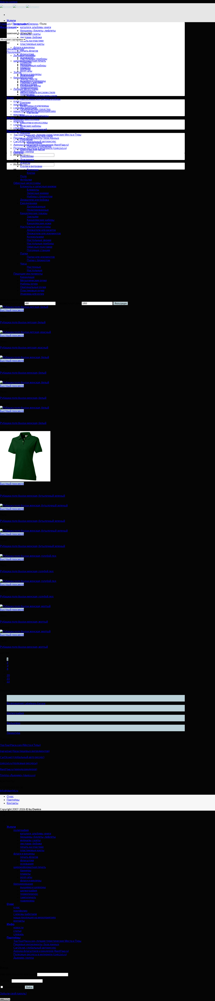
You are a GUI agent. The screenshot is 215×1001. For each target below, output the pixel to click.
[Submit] (14, 159)
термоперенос (29, 893)
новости (18, 121)
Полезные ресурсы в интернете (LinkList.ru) (40, 954)
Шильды (25, 68)
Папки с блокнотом (38, 260)
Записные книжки (38, 193)
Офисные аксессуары (27, 182)
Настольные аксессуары (35, 226)
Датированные (36, 206)
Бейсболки (27, 156)
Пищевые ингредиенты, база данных (36, 137)
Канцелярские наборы (40, 219)
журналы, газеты (30, 840)
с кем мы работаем (25, 914)
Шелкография (15, 713)
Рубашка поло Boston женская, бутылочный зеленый (32, 495)
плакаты (25, 873)
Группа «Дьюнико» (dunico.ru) (17, 775)
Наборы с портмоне (39, 146)
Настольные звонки (39, 240)
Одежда (33, 23)
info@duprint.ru (9, 790)
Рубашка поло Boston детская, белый (23, 322)
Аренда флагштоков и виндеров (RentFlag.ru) (41, 950)
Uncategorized (15, 48)
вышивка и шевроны (33, 887)
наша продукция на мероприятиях (34, 917)
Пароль (5, 980)
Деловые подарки (24, 55)
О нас (10, 97)
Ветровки (32, 169)
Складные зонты (30, 85)
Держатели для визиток (41, 229)
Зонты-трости (28, 78)
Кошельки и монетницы (34, 115)
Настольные (34, 270)
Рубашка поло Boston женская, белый (23, 372)
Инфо (10, 924)
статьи (17, 930)
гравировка (27, 900)
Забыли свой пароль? (13, 993)
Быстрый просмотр (12, 310)
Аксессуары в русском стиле (37, 92)
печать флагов (29, 50)
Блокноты (33, 189)
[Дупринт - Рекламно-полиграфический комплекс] (19, 6)
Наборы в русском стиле (42, 95)
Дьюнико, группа (23, 151)
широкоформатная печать (29, 867)
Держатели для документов (44, 233)
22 (8, 681)
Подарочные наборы (33, 65)
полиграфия (21, 830)
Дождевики (27, 75)
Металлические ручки (33, 280)
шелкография (28, 890)
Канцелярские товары (33, 213)
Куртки (31, 172)
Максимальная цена (68, 303)
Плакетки (26, 62)
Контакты (12, 803)
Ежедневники (28, 203)
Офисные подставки (39, 246)
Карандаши (27, 276)
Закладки (32, 216)
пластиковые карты (32, 43)
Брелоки (25, 102)
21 (8, 678)
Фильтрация (121, 303)
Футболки (26, 179)
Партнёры (13, 131)
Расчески (32, 112)
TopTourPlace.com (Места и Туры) (20, 745)
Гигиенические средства (35, 109)
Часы (23, 263)
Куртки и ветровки (31, 166)
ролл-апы (26, 70)
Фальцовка (13, 723)
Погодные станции (38, 250)
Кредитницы (34, 142)
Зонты (17, 72)
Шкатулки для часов (32, 149)
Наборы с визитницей (33, 129)
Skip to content (8, 1)
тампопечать (28, 897)
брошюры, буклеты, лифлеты (38, 30)
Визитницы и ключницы (34, 105)
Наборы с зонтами (31, 82)
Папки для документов (41, 256)
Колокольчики (35, 236)
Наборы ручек (29, 283)
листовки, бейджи (31, 37)
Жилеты (25, 162)
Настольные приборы (33, 58)
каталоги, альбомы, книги (35, 27)
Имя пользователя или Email (18, 974)
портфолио (20, 910)
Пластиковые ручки (32, 290)
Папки (24, 253)
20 (8, 675)
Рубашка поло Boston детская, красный (24, 347)
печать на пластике (32, 40)
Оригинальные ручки (33, 287)
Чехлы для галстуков (40, 135)
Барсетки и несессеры (34, 122)
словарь (18, 127)
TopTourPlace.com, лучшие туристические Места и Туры (47, 940)
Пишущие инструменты (28, 273)
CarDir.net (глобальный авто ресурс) (22, 757)
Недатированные (38, 209)
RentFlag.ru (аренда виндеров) (18, 769)
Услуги (11, 20)
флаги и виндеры (24, 47)
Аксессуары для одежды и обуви (40, 99)
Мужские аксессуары (26, 119)
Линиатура (13, 732)
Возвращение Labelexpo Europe (26, 703)
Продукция (19, 23)
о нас (16, 101)
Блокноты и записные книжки (38, 186)
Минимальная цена (12, 303)
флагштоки (27, 860)
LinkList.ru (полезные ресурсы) (18, 763)
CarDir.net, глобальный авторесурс (34, 947)
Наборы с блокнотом (39, 196)
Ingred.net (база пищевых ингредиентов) (25, 751)
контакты (19, 114)
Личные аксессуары (25, 88)
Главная (5, 23)
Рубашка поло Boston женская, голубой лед (26, 571)
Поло (23, 176)
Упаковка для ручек (32, 293)
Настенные (34, 266)
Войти (29, 987)
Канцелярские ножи (39, 223)
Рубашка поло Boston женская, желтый (24, 621)
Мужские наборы (30, 125)
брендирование (23, 883)
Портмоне (26, 139)
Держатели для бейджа (34, 199)
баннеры (25, 870)
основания (27, 863)
